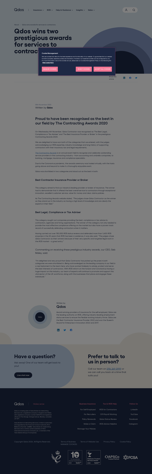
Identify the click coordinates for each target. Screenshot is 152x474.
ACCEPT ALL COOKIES (103, 69)
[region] (76, 61)
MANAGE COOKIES (49, 69)
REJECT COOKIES (84, 69)
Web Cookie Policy (48, 62)
